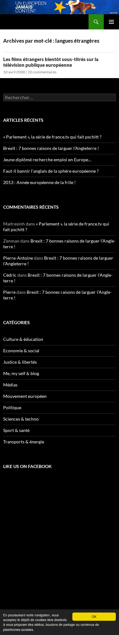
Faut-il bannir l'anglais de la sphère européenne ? (51, 171)
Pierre (9, 292)
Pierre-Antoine (18, 258)
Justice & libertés (20, 362)
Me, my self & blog (21, 373)
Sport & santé (16, 430)
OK (94, 616)
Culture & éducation (23, 339)
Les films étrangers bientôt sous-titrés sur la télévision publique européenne (50, 62)
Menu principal (111, 21)
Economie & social (21, 350)
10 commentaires (42, 72)
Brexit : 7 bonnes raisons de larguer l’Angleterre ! (51, 148)
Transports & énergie (23, 441)
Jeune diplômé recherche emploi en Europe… (47, 159)
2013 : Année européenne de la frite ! (39, 182)
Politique (12, 407)
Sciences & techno (21, 419)
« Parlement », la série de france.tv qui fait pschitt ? (52, 136)
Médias (10, 384)
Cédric (10, 275)
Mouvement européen (25, 396)
